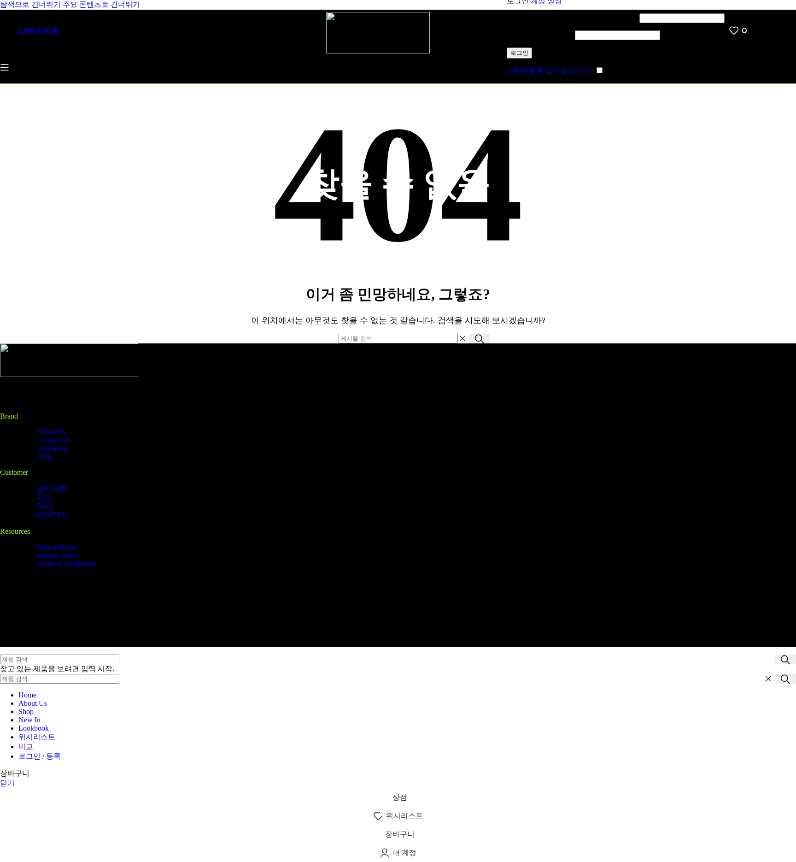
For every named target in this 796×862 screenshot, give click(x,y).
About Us (51, 432)
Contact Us (53, 440)
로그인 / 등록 (39, 756)
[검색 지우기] (462, 338)
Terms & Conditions (66, 563)
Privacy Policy (58, 555)
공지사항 (51, 488)
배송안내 (51, 515)
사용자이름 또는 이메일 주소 (572, 18)
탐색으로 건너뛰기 (31, 4)
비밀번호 (540, 35)
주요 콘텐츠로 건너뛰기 (101, 4)
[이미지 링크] (69, 374)
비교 (25, 746)
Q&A (45, 506)
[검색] (77, 30)
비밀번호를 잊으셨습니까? (550, 71)
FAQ (44, 498)
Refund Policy (58, 547)
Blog (44, 457)
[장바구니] (756, 30)
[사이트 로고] (378, 51)
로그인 (519, 52)
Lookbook (52, 448)
